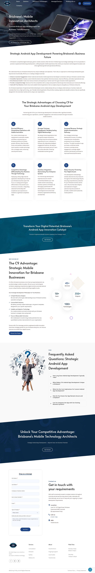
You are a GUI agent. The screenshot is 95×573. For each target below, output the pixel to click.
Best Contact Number (17, 497)
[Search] (79, 3)
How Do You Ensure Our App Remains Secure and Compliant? (68, 396)
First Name (14, 478)
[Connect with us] (90, 570)
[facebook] (11, 561)
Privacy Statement (81, 570)
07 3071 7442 (54, 517)
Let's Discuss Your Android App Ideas (20, 42)
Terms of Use (71, 570)
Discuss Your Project (16, 333)
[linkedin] (18, 561)
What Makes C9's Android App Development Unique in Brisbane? (68, 383)
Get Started (87, 3)
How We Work (52, 548)
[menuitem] (19, 5)
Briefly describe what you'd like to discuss (21, 516)
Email (13, 503)
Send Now (25, 529)
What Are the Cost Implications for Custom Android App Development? (68, 390)
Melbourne (32, 558)
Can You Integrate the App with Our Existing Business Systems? (66, 403)
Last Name (14, 484)
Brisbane (31, 551)
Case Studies (52, 555)
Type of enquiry (15, 509)
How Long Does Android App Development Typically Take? (68, 376)
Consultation (32, 548)
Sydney (30, 555)
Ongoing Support (53, 551)
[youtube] (14, 561)
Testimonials (52, 558)
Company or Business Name (18, 491)
